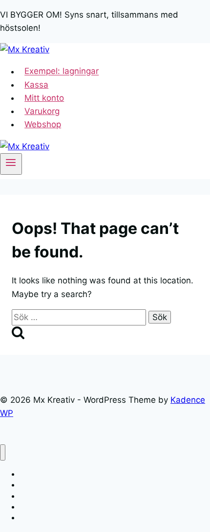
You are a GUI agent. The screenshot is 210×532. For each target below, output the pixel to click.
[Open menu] (11, 164)
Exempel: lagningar (61, 71)
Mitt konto (44, 98)
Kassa (36, 85)
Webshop (42, 124)
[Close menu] (2, 452)
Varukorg (42, 111)
